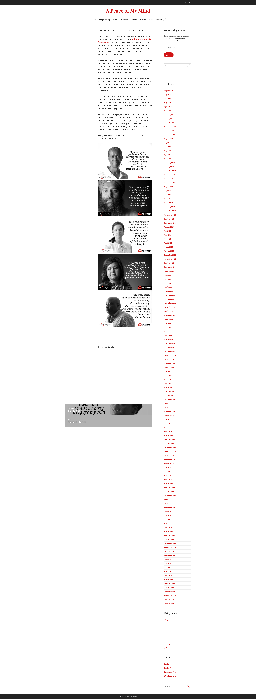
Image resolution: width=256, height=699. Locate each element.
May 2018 (167, 475)
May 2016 (167, 571)
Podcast (167, 636)
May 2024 (167, 199)
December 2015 (170, 591)
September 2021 (170, 315)
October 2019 (169, 407)
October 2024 (169, 179)
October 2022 (169, 263)
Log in (166, 664)
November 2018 (170, 451)
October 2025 (169, 131)
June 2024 (168, 195)
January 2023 (169, 251)
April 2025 (168, 155)
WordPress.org (170, 676)
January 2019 (169, 443)
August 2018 (169, 463)
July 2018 (167, 467)
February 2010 (169, 604)
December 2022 (170, 255)
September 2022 (170, 267)
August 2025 (169, 139)
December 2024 (170, 171)
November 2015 (170, 596)
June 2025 (168, 147)
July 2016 (167, 563)
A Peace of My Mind (128, 10)
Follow (168, 55)
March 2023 (168, 247)
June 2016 (168, 567)
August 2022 (169, 271)
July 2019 (167, 419)
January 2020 (169, 395)
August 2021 (169, 319)
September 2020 (170, 363)
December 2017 (170, 495)
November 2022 (170, 259)
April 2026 (168, 107)
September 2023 (170, 223)
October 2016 (169, 551)
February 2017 (169, 535)
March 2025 (168, 159)
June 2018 (168, 471)
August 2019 (169, 415)
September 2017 (170, 507)
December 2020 (170, 351)
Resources (125, 20)
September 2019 (170, 411)
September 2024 (170, 183)
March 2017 (168, 531)
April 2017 (168, 527)
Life (165, 632)
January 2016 (169, 587)
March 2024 (168, 203)
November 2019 (170, 403)
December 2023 (170, 211)
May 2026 (167, 103)
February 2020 (169, 391)
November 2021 (170, 307)
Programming (104, 20)
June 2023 (168, 235)
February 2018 (169, 487)
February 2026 (169, 115)
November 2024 (170, 175)
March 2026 (168, 111)
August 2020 (169, 367)
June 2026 (168, 99)
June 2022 (168, 279)
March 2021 (168, 339)
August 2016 (169, 559)
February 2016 (169, 583)
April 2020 (168, 383)
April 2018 (168, 479)
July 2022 (167, 275)
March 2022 (168, 291)
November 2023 (170, 215)
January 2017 (169, 539)
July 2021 (167, 323)
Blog (166, 620)
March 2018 (168, 483)
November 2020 (170, 355)
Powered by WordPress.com (128, 697)
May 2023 (167, 239)
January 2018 (169, 491)
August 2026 (169, 91)
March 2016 (168, 579)
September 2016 (170, 555)
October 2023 (169, 219)
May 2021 (167, 331)
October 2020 (169, 359)
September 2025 (170, 135)
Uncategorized (169, 644)
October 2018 (169, 455)
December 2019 (170, 399)
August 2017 (169, 511)
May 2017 (167, 523)
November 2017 (170, 499)
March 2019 (168, 435)
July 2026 (167, 95)
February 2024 (169, 207)
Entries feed (168, 668)
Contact (159, 20)
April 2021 (168, 335)
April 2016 (168, 575)
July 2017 (167, 515)
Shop (151, 20)
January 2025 (169, 167)
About (93, 20)
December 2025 (170, 123)
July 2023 (167, 231)
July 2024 (167, 191)
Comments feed (170, 672)
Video (166, 648)
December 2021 (170, 303)
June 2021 (168, 327)
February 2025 (169, 163)
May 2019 (167, 427)
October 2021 (169, 311)
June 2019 (168, 423)
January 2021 (169, 347)
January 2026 (169, 119)
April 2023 (168, 243)
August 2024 (169, 187)
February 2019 (169, 439)
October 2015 (169, 600)
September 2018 (170, 459)
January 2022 (169, 299)
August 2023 (169, 227)
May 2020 (167, 379)
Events (115, 20)
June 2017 (168, 519)
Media (134, 20)
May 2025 (167, 151)
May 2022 (167, 283)
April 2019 (168, 431)
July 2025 (167, 143)
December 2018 (170, 447)
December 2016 (170, 543)
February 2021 (169, 343)
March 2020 (168, 387)
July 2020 (167, 371)
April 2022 (168, 287)
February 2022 (169, 295)
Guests (166, 628)
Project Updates (170, 640)
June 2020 (168, 375)
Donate (143, 20)
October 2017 (169, 503)
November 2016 (170, 547)
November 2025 (170, 127)
